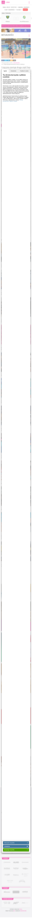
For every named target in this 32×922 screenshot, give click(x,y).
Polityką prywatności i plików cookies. (13, 100)
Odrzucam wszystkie (9, 842)
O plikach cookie (24, 71)
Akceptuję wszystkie (9, 849)
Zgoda (5, 71)
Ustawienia (13, 71)
